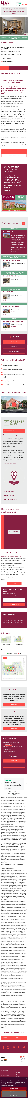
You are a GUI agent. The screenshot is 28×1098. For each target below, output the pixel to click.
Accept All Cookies (14, 1095)
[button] (4, 658)
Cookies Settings (14, 1088)
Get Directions (8, 744)
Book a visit (14, 151)
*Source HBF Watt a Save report (10, 463)
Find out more (14, 704)
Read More (14, 583)
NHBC (17, 1074)
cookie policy (11, 1085)
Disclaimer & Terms (4, 1070)
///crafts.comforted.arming (14, 51)
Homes (23, 68)
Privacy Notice (4, 1073)
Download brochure (14, 351)
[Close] (26, 1078)
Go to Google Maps (14, 604)
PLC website (18, 1072)
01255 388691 (15, 336)
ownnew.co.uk (16, 994)
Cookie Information (5, 1075)
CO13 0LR (5, 49)
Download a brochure (14, 155)
